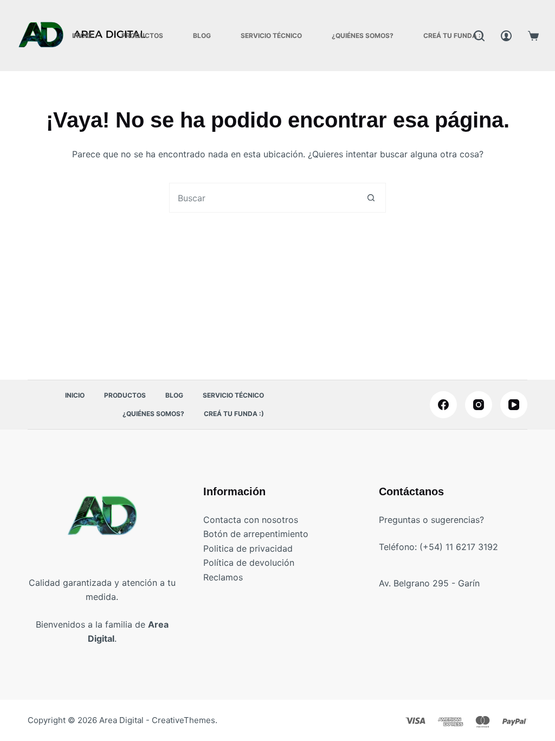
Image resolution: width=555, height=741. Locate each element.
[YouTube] (513, 404)
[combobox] (263, 198)
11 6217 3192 (472, 546)
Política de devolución (248, 562)
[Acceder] (506, 35)
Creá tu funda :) (453, 35)
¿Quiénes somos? (362, 35)
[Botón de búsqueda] (371, 197)
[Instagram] (478, 404)
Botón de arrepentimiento (255, 533)
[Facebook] (443, 404)
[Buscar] (479, 35)
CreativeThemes (183, 720)
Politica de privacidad (248, 548)
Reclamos (223, 577)
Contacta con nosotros (250, 519)
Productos (142, 35)
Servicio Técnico (271, 35)
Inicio (82, 35)
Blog (202, 35)
